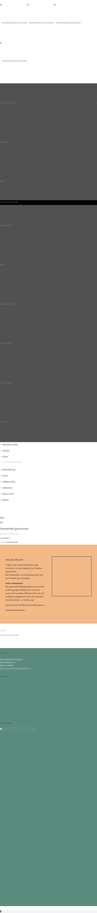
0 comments (4, 538)
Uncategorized (12, 542)
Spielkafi (4, 142)
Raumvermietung (7, 225)
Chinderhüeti (5, 343)
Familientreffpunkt (8, 103)
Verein (2, 181)
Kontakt (3, 422)
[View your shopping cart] (96, 102)
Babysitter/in (6, 382)
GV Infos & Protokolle (9, 202)
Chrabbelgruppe (7, 304)
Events (3, 264)
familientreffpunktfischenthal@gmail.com (15, 668)
